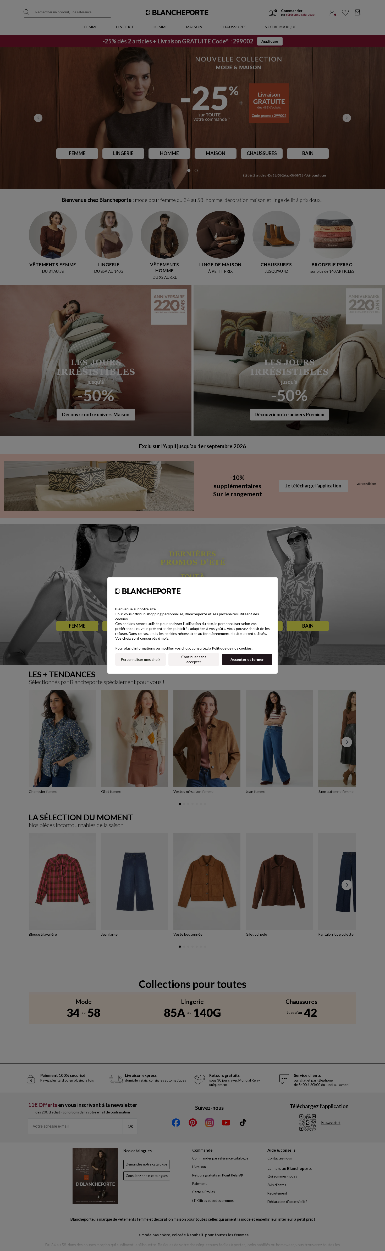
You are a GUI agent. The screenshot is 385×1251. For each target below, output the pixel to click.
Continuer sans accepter (193, 659)
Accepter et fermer (247, 659)
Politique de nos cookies (232, 648)
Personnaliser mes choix (140, 659)
